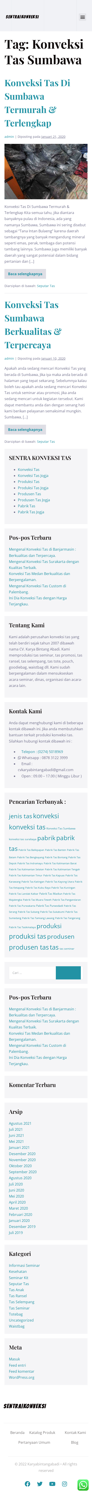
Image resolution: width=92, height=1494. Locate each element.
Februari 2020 (20, 1214)
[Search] (68, 972)
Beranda (17, 1432)
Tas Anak (16, 1289)
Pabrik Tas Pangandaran (66, 899)
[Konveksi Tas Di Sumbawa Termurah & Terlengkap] (46, 171)
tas (54, 947)
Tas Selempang (21, 1301)
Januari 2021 (19, 1147)
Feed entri (17, 1365)
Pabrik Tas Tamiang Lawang (38, 918)
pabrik (46, 838)
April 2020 (17, 1202)
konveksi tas (27, 827)
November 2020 (22, 1159)
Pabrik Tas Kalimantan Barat (60, 863)
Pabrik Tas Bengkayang (30, 857)
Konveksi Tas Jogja (33, 475)
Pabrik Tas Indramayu (30, 863)
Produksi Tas (29, 481)
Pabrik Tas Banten (55, 850)
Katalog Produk (42, 1432)
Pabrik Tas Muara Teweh (37, 899)
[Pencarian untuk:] (46, 972)
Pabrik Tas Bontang (56, 857)
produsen (61, 936)
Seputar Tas (46, 286)
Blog (74, 1442)
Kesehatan (18, 1271)
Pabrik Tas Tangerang (67, 918)
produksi (49, 926)
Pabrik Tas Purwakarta (22, 905)
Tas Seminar (19, 1308)
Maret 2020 (18, 1208)
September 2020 (23, 1171)
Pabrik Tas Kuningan (63, 887)
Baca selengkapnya (26, 272)
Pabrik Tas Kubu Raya (37, 887)
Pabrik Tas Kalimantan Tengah (62, 869)
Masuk (14, 1359)
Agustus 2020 (20, 1177)
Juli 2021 (16, 1129)
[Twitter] (40, 1484)
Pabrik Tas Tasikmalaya (22, 927)
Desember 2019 (22, 1226)
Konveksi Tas (29, 469)
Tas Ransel (18, 1295)
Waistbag (17, 1326)
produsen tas (29, 947)
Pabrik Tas (26, 506)
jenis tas (20, 816)
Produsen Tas (29, 493)
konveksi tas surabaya (22, 839)
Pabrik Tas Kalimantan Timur (25, 875)
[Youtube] (52, 1484)
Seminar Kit (18, 1277)
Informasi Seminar (24, 1265)
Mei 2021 (16, 1141)
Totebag (16, 1314)
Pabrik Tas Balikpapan (31, 850)
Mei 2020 (16, 1196)
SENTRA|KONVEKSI (22, 17)
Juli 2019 (16, 1232)
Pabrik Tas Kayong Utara (59, 881)
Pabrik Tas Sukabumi (52, 911)
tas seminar (67, 949)
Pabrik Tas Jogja (31, 512)
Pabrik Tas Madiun (50, 894)
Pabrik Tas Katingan (32, 881)
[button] (82, 17)
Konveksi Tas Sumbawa (60, 828)
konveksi (46, 815)
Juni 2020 (16, 1190)
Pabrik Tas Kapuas (54, 875)
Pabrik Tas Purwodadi (49, 906)
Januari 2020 (19, 1220)
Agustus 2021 (20, 1123)
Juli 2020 (16, 1184)
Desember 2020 (22, 1153)
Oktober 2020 (20, 1165)
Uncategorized (21, 1320)
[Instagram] (64, 1484)
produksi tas (27, 936)
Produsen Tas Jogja (34, 499)
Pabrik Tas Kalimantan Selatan (26, 869)
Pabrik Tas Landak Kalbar (23, 893)
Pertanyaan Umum (34, 1442)
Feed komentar (21, 1371)
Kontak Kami (75, 1432)
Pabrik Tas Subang (28, 911)
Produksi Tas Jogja (33, 487)
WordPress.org (21, 1377)
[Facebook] (27, 1484)
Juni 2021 (16, 1135)
